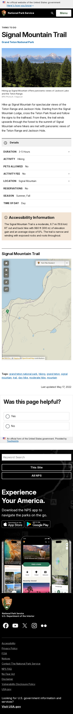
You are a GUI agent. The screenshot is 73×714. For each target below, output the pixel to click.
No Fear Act (8, 674)
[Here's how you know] (36, 4)
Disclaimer (7, 679)
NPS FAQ (7, 668)
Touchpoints (13, 441)
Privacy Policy (9, 648)
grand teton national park (23, 373)
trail (15, 377)
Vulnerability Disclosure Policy (18, 684)
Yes (13, 416)
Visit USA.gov (11, 706)
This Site (36, 467)
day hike (23, 377)
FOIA (4, 653)
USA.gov (6, 689)
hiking (42, 373)
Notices (6, 658)
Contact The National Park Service (21, 663)
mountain (52, 377)
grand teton (53, 373)
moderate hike (37, 377)
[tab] (37, 173)
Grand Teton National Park (18, 42)
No (13, 426)
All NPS (37, 475)
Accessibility (8, 643)
